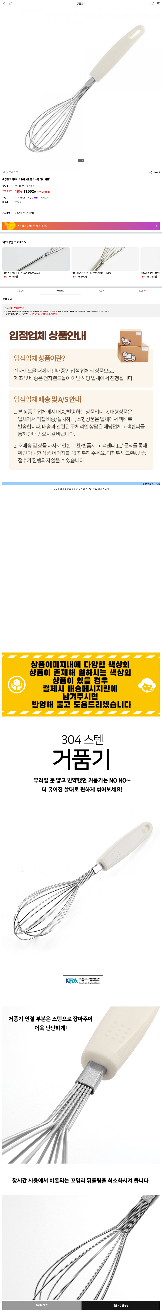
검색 (153, 3)
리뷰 (101, 291)
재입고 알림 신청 (120, 1305)
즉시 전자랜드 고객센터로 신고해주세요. (44, 314)
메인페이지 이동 (10, 3)
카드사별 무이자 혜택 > (25, 213)
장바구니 (158, 3)
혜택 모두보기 (43, 192)
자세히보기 (43, 197)
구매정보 (60, 291)
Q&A (142, 291)
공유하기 (157, 172)
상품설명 (20, 291)
